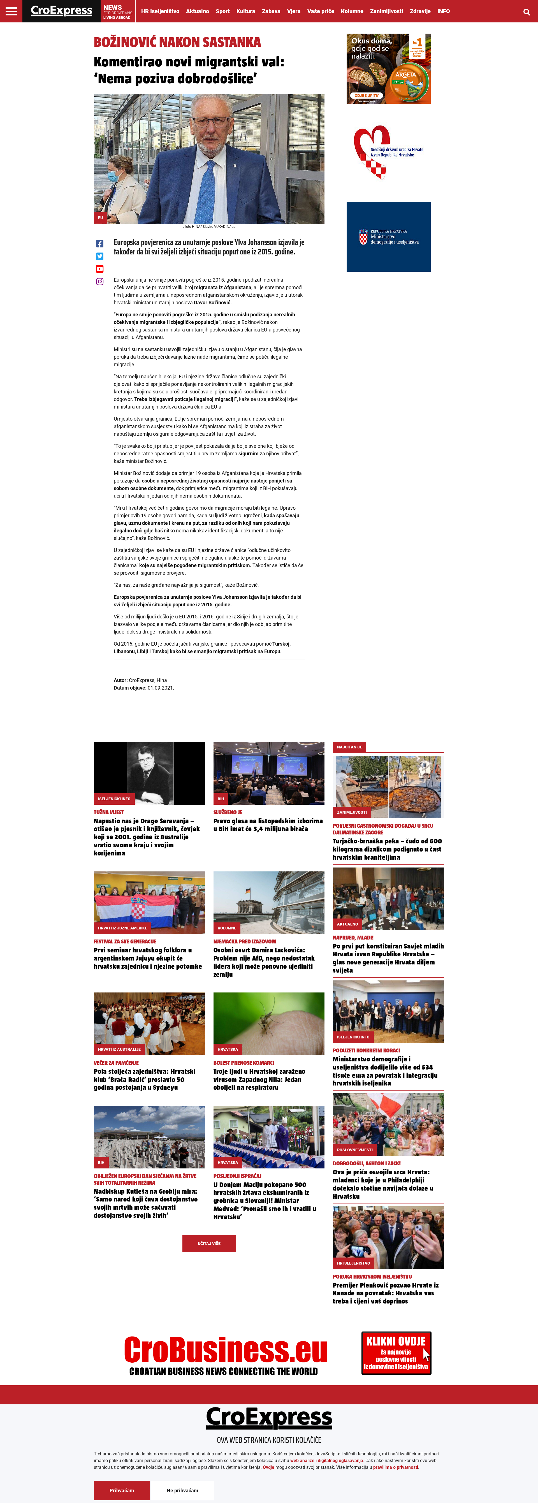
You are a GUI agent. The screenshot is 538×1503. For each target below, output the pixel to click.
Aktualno (197, 11)
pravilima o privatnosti (395, 1467)
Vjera (294, 11)
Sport (223, 11)
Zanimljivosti (386, 11)
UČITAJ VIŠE (209, 1243)
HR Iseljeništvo (160, 11)
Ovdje (268, 1467)
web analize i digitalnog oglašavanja (326, 1460)
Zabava (271, 11)
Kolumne (352, 11)
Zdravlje (420, 11)
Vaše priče (320, 11)
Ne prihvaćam (182, 1490)
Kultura (245, 11)
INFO (443, 11)
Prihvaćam (122, 1490)
